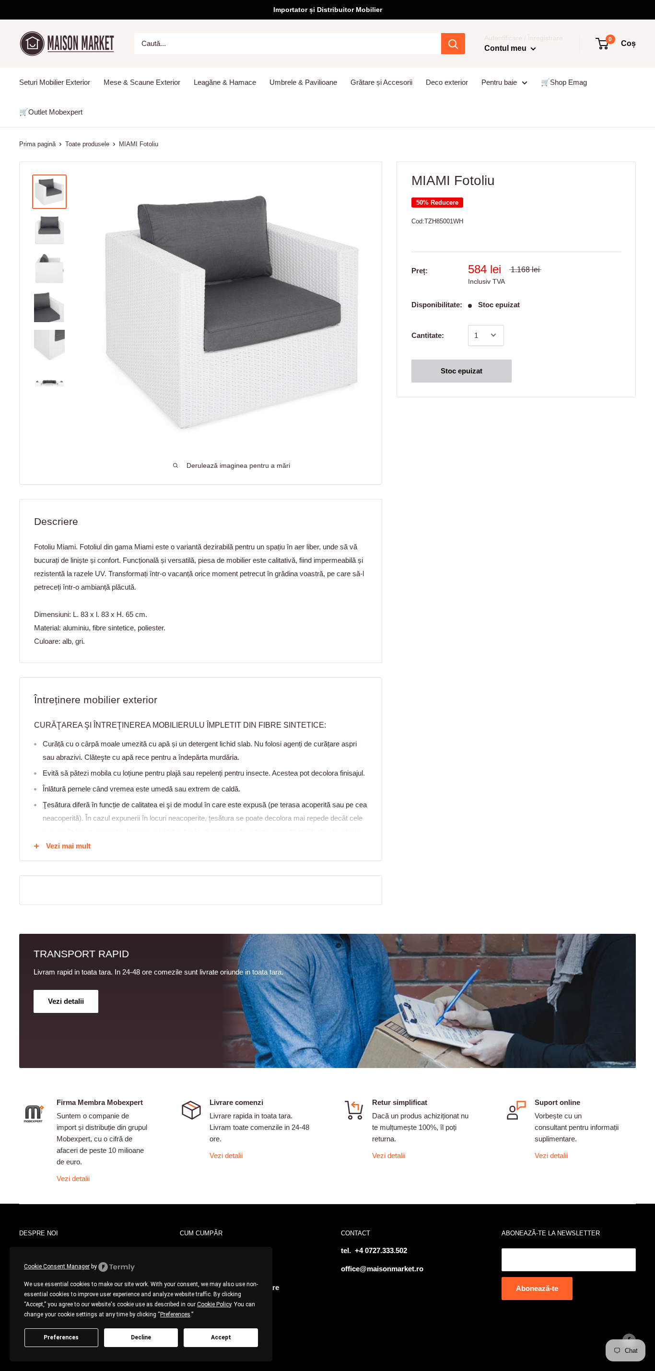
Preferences (61, 1337)
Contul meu (506, 48)
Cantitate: (427, 335)
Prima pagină (37, 144)
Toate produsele (87, 144)
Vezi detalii (73, 1178)
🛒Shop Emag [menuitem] (564, 82)
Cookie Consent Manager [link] (57, 1266)
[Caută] (453, 43)
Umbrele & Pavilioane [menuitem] (303, 82)
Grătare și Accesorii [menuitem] (381, 82)
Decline (141, 1337)
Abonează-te (537, 1288)
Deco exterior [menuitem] (447, 82)
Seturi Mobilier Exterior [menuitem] (54, 82)
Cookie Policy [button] (214, 1304)
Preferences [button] (175, 1314)
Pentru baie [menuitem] (499, 82)
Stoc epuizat (461, 370)
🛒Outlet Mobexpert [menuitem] (50, 112)
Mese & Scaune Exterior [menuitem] (142, 82)
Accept (221, 1337)
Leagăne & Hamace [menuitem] (225, 82)
